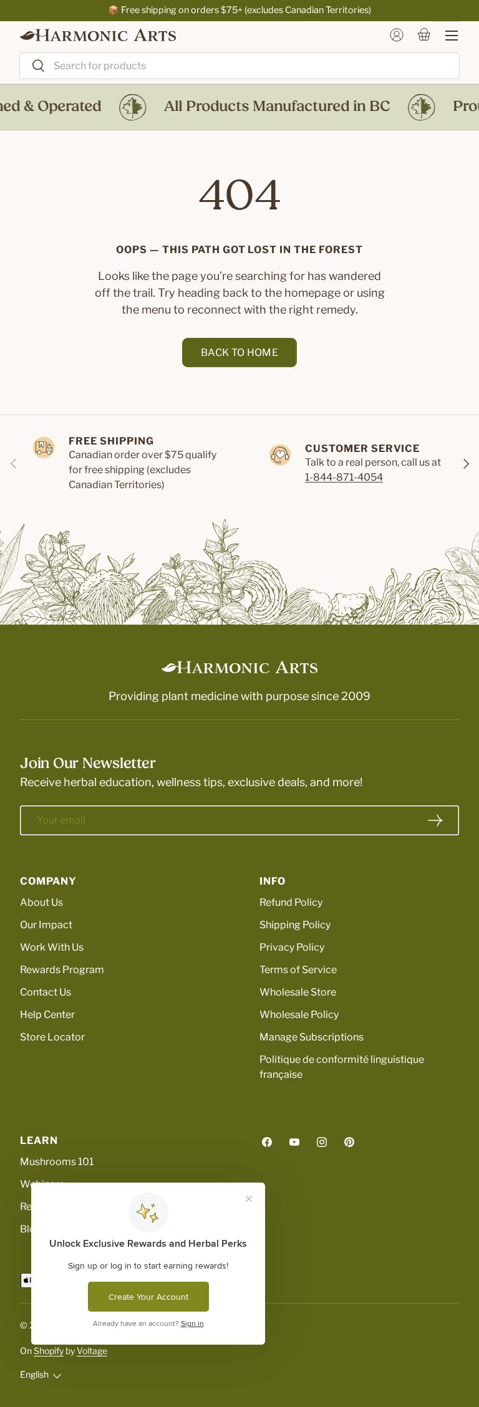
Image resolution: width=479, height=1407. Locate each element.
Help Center (47, 1014)
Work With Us (52, 947)
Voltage (92, 1350)
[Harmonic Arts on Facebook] (267, 1142)
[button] (424, 35)
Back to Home (239, 352)
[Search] (33, 66)
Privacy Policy (291, 947)
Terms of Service (298, 970)
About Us (41, 902)
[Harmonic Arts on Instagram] (322, 1142)
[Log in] (396, 35)
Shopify (49, 1350)
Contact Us (45, 992)
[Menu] (445, 35)
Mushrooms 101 (57, 1162)
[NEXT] (465, 463)
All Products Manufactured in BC (271, 107)
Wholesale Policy (299, 1014)
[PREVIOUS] (13, 463)
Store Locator (52, 1037)
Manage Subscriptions (311, 1037)
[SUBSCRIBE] (435, 820)
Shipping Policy (295, 925)
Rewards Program (62, 970)
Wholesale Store (297, 992)
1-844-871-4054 (344, 477)
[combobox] (239, 66)
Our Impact (46, 925)
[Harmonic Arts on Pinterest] (349, 1142)
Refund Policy (290, 902)
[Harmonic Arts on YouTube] (294, 1142)
